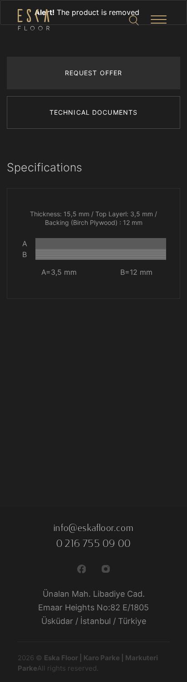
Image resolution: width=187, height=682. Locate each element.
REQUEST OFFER (94, 73)
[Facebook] (81, 568)
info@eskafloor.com (93, 527)
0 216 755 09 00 (93, 543)
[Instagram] (106, 568)
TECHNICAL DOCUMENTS (93, 112)
